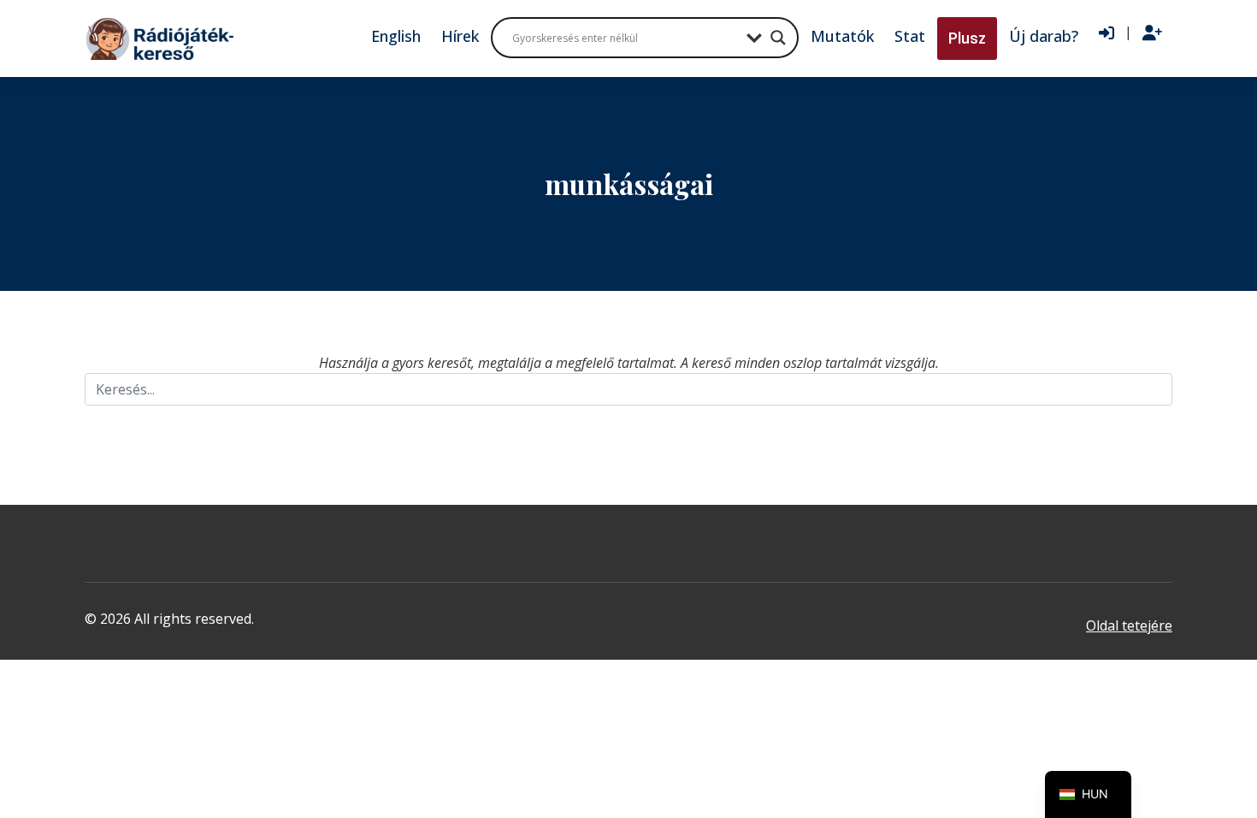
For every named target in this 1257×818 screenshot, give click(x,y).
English (396, 36)
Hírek (460, 36)
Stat (909, 36)
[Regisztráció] (1152, 33)
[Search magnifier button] (778, 38)
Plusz (967, 38)
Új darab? (1043, 36)
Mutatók (842, 36)
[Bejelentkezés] (1106, 33)
